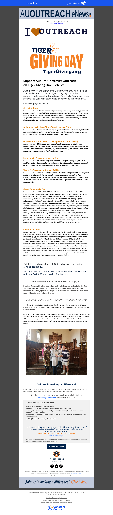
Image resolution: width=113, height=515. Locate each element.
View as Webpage (56, 23)
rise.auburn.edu (34, 266)
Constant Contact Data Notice (61, 500)
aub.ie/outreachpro (56, 436)
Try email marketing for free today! (57, 511)
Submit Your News (56, 446)
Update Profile (47, 500)
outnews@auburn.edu (47, 398)
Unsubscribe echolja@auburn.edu (56, 498)
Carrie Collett (66, 271)
